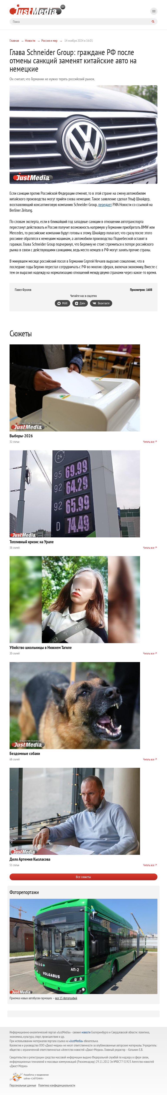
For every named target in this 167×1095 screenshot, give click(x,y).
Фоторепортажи (24, 892)
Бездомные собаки (25, 753)
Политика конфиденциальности (56, 1085)
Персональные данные (23, 1085)
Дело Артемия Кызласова (30, 859)
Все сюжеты (83, 877)
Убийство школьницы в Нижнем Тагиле (41, 647)
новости (86, 1032)
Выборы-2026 (21, 436)
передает (105, 204)
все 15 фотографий (66, 998)
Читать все (148, 441)
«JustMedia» (76, 1041)
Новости (30, 40)
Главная (14, 40)
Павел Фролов (23, 289)
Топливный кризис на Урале (32, 542)
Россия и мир (49, 40)
